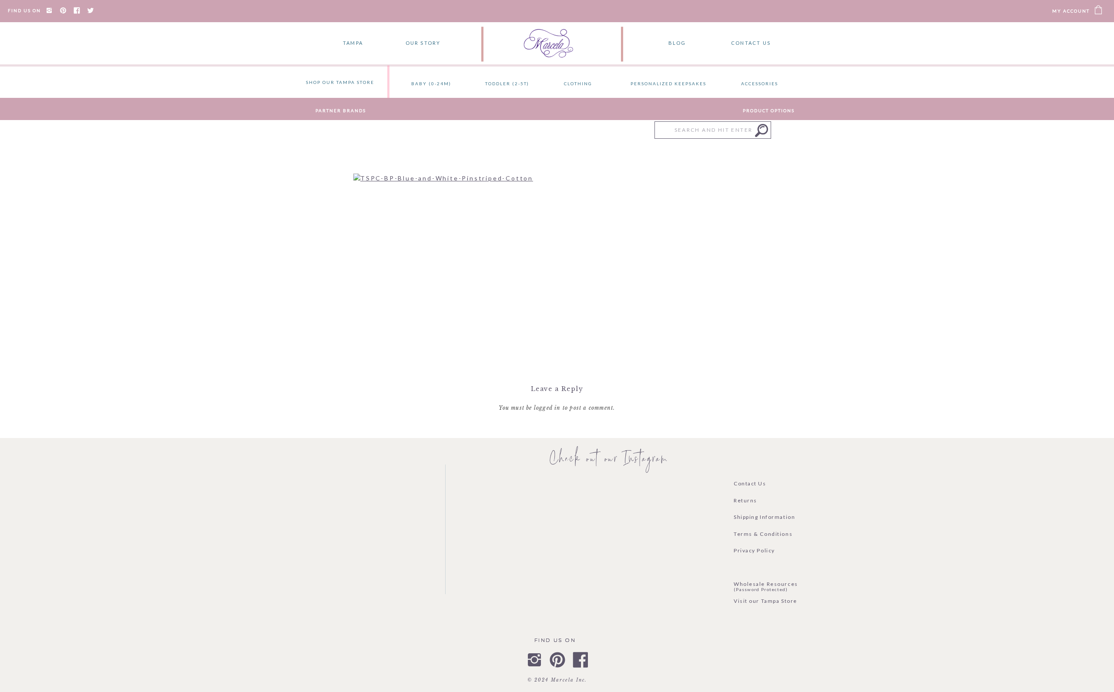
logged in (547, 408)
